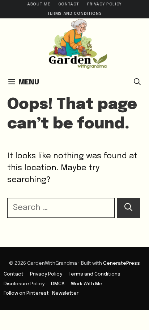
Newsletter (65, 293)
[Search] (128, 208)
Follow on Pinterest (26, 293)
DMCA (57, 283)
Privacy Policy (104, 4)
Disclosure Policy (24, 283)
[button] (137, 82)
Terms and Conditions (74, 14)
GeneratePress (121, 263)
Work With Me (86, 283)
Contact (68, 4)
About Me (38, 4)
